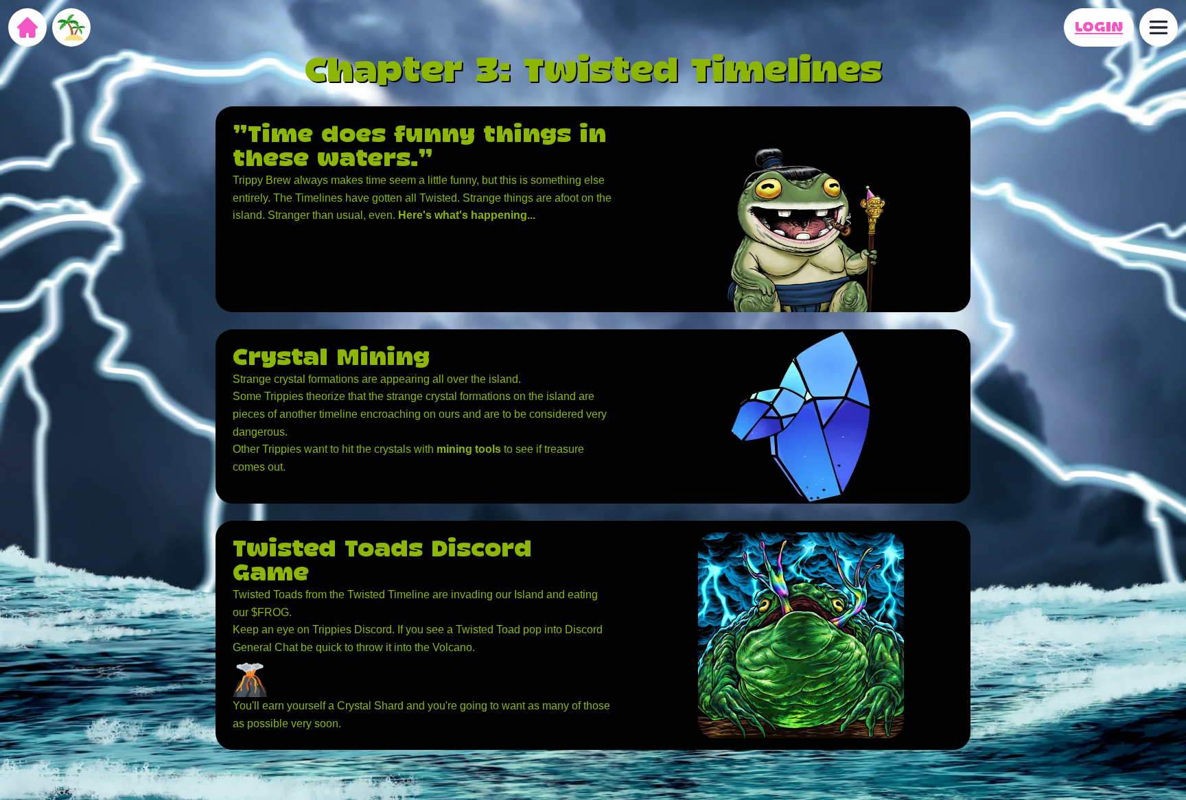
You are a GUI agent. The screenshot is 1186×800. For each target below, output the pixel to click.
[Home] (27, 27)
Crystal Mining (331, 358)
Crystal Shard (370, 705)
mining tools (469, 449)
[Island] (71, 27)
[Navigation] (1158, 27)
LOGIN (1099, 27)
